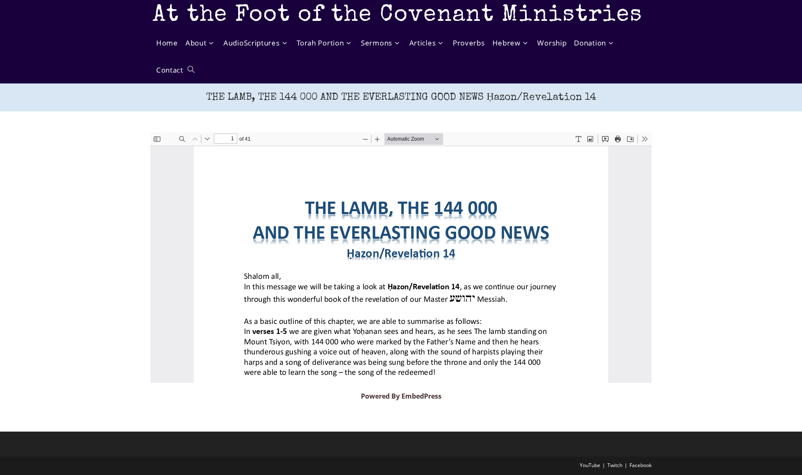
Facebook (640, 465)
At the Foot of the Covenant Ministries (397, 15)
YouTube (590, 465)
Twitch (614, 465)
